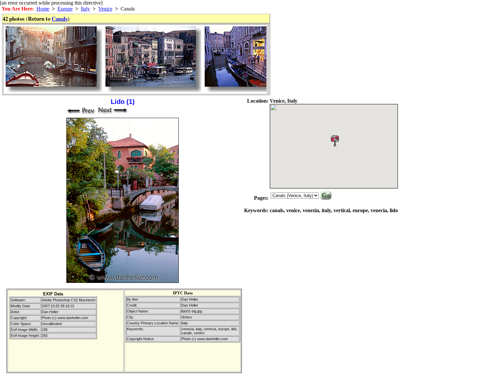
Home (42, 9)
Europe (65, 9)
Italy (85, 9)
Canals (60, 18)
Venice (105, 9)
